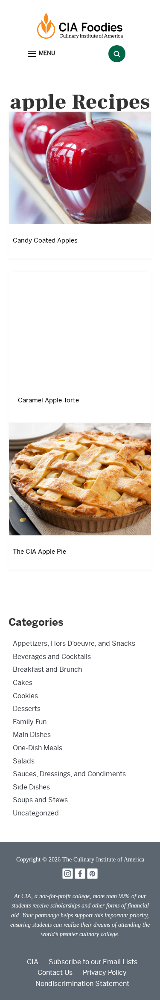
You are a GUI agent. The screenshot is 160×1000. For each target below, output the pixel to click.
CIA (32, 962)
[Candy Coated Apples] (80, 167)
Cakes (22, 683)
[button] (41, 54)
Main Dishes (32, 735)
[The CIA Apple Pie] (80, 478)
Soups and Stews (40, 800)
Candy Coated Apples (45, 240)
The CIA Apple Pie (39, 551)
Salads (24, 761)
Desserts (27, 709)
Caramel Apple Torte (48, 400)
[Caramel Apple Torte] (80, 327)
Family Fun (30, 722)
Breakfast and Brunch (47, 669)
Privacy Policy (105, 972)
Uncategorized (36, 813)
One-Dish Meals (37, 748)
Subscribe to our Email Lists (93, 962)
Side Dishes (31, 787)
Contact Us (55, 972)
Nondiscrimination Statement (82, 984)
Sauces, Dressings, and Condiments (69, 774)
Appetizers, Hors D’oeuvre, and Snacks (74, 643)
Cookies (25, 696)
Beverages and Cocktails (52, 657)
